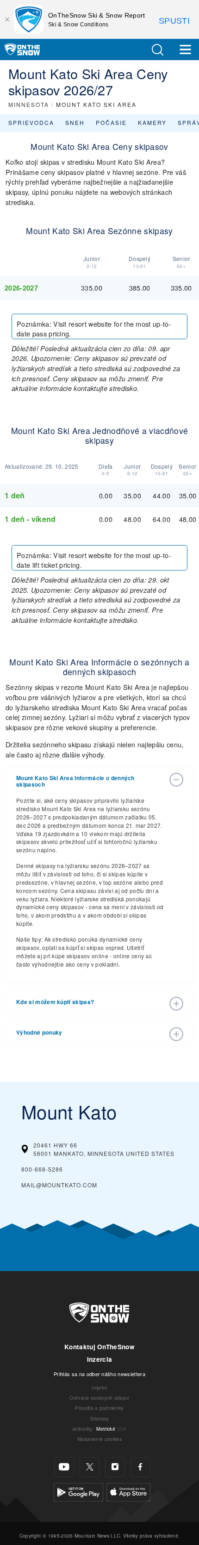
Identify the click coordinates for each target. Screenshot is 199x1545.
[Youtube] (64, 1467)
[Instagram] (115, 1467)
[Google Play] (78, 1490)
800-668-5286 (42, 1169)
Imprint (99, 1387)
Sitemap (99, 1418)
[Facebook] (140, 1467)
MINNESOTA (28, 104)
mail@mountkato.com (59, 1185)
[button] (157, 49)
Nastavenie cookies (99, 1438)
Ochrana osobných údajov (99, 1397)
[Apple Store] (128, 1490)
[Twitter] (90, 1467)
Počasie (111, 122)
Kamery (152, 122)
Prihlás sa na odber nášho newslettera (99, 1373)
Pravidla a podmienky (99, 1407)
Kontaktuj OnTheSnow (99, 1346)
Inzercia (99, 1359)
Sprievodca (31, 122)
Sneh (75, 122)
